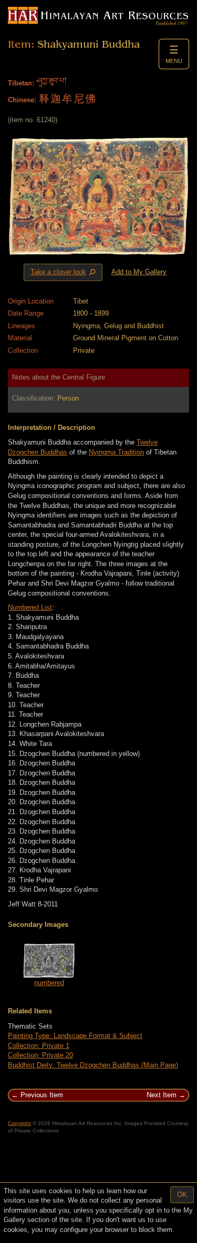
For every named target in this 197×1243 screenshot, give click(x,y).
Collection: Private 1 (38, 1046)
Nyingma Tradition (116, 452)
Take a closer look (64, 272)
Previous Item (41, 1095)
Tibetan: (21, 83)
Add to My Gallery (139, 272)
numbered (49, 983)
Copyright (19, 1123)
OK (182, 1194)
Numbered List (30, 607)
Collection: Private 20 (40, 1055)
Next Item (162, 1095)
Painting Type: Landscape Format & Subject (75, 1036)
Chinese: (22, 100)
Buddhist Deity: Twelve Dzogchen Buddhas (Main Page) (93, 1065)
